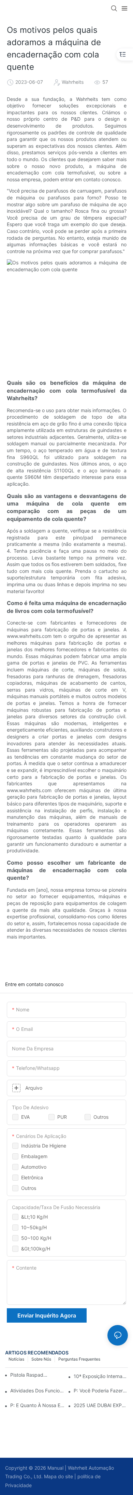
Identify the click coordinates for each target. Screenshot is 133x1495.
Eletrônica (32, 1177)
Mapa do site (58, 1476)
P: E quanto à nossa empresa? (37, 1405)
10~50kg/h (34, 1227)
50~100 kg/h (36, 1238)
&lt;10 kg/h (34, 1217)
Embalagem (34, 1156)
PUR (62, 1117)
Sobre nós (41, 1359)
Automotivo (33, 1167)
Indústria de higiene (43, 1146)
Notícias (16, 1359)
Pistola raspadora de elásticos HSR (28, 1375)
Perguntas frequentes (79, 1359)
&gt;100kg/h (35, 1248)
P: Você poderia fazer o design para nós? (101, 1390)
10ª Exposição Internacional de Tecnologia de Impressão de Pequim (101, 1376)
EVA (25, 1117)
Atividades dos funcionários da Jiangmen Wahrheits (37, 1390)
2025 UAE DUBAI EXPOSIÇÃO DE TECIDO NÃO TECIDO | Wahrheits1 (101, 1405)
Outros (100, 1117)
